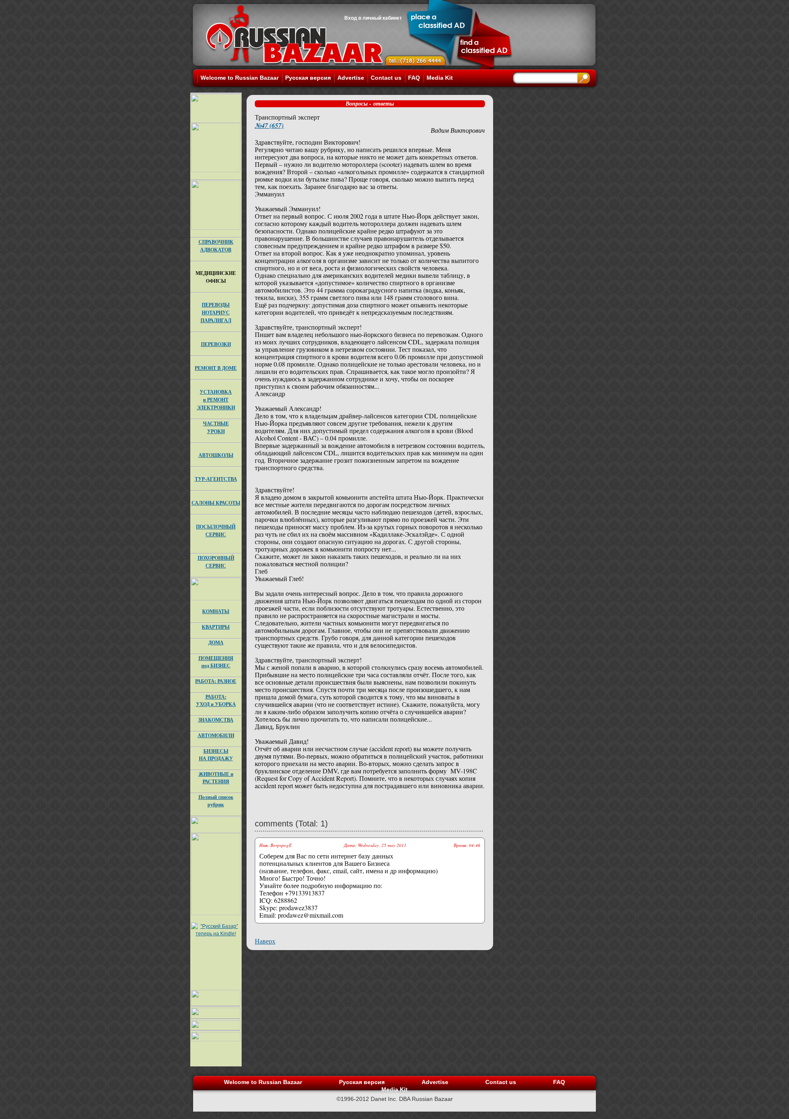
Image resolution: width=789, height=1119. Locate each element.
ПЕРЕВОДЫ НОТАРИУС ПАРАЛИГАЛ (216, 312)
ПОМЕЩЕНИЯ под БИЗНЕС (215, 662)
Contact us (386, 77)
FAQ (414, 77)
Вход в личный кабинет (373, 18)
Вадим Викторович (458, 130)
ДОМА (216, 642)
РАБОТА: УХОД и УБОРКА (216, 700)
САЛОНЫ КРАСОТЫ (215, 502)
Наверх (265, 941)
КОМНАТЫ (215, 611)
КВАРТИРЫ (216, 626)
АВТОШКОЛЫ (215, 455)
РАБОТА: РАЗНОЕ (215, 681)
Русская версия (308, 77)
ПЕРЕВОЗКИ (216, 344)
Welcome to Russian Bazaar (240, 77)
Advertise (350, 77)
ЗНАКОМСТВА (215, 719)
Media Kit (440, 77)
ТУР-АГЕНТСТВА (216, 478)
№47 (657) (269, 125)
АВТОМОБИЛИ (216, 735)
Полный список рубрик (215, 801)
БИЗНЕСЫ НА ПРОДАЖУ (216, 755)
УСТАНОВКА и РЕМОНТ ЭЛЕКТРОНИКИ (216, 399)
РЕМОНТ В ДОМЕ (216, 368)
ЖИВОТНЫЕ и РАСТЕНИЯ (215, 778)
